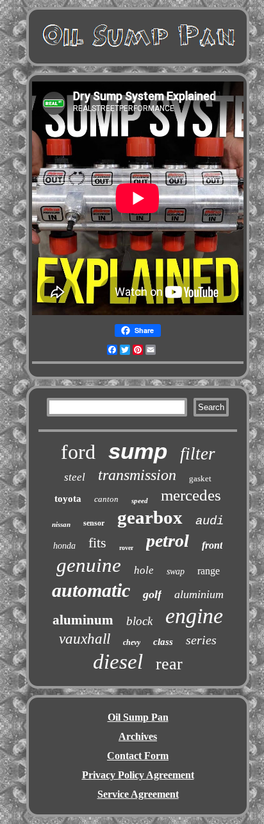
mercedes (191, 495)
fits (97, 543)
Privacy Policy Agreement (138, 774)
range (208, 570)
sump (137, 450)
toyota (67, 499)
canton (106, 499)
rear (169, 664)
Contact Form (138, 755)
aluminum (83, 620)
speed (139, 500)
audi (209, 521)
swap (176, 571)
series (201, 640)
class (163, 642)
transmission (137, 475)
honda (64, 546)
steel (74, 477)
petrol (167, 541)
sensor (93, 523)
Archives (138, 736)
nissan (61, 524)
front (212, 545)
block (139, 621)
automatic (91, 590)
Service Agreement (138, 794)
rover (126, 547)
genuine (88, 565)
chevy (131, 642)
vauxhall (84, 639)
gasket (200, 478)
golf (152, 594)
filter (197, 453)
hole (144, 570)
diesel (118, 661)
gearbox (150, 517)
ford (78, 451)
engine (194, 616)
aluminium (199, 594)
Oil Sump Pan (138, 717)
